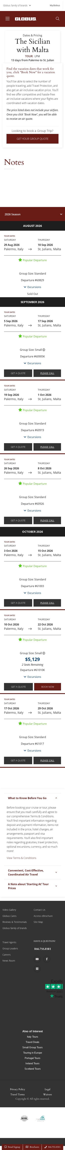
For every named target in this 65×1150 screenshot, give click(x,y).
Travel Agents (9, 942)
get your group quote (32, 139)
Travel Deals (32, 1042)
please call (47, 373)
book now (47, 686)
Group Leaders (10, 948)
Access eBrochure (43, 915)
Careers (6, 954)
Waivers (47, 1094)
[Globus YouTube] (37, 959)
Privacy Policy (17, 1089)
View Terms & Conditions (21, 858)
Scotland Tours (32, 1068)
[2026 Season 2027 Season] (32, 214)
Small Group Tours (32, 1047)
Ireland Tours (33, 1063)
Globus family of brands (15, 5)
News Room (8, 960)
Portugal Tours (32, 1058)
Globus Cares (9, 915)
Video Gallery (9, 909)
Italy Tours (32, 1036)
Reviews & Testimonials (14, 922)
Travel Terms (17, 1094)
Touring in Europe (32, 1052)
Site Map (38, 922)
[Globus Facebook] (46, 959)
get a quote (18, 373)
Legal (47, 1089)
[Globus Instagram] (37, 968)
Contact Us (39, 909)
